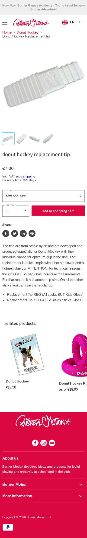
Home (7, 32)
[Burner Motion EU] (43, 426)
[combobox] (72, 22)
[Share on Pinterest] (32, 233)
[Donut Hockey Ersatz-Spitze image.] (43, 86)
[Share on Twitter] (14, 233)
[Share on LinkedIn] (23, 233)
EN (72, 22)
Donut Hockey (28, 32)
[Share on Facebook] (5, 233)
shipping (29, 176)
